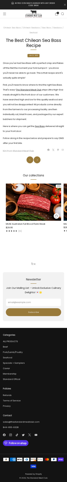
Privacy (7, 406)
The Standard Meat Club (28, 89)
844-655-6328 (11, 427)
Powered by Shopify (33, 474)
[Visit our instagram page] (10, 435)
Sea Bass (46, 28)
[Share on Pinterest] (58, 150)
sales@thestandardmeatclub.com (21, 421)
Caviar (6, 368)
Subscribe (33, 312)
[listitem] (33, 4)
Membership (9, 373)
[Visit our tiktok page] (17, 435)
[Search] (62, 13)
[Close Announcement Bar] (65, 5)
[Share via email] (62, 150)
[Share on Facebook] (48, 150)
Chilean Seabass (31, 28)
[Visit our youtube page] (36, 435)
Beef (5, 346)
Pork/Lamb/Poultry (13, 352)
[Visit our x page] (29, 435)
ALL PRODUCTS (10, 341)
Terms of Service (12, 400)
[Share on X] (53, 150)
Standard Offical (11, 379)
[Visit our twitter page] (23, 435)
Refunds (7, 395)
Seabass (57, 28)
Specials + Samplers (14, 363)
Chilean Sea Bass (12, 28)
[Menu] (4, 14)
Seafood (34, 33)
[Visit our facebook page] (4, 435)
